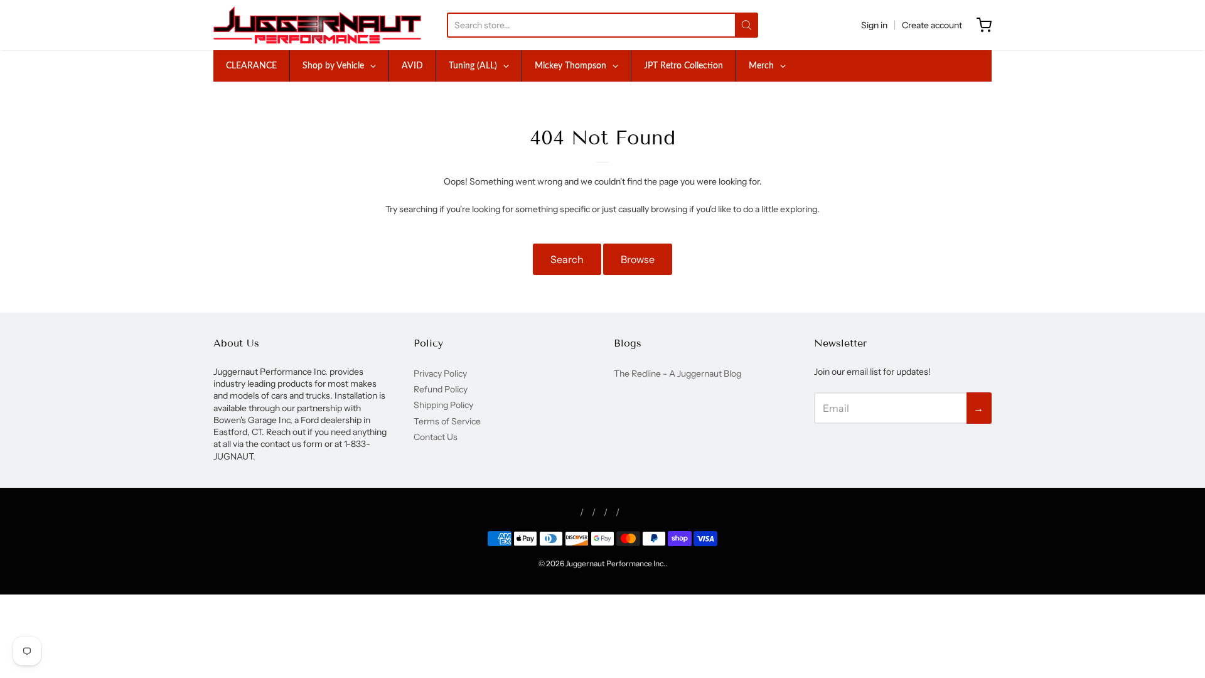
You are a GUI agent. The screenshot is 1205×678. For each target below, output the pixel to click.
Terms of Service (447, 421)
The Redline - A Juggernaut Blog (677, 373)
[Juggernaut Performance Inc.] (317, 25)
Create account (932, 25)
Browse (638, 259)
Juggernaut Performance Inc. (615, 563)
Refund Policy (441, 389)
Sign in (874, 25)
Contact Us (436, 437)
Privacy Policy (440, 373)
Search (567, 259)
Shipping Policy (443, 405)
